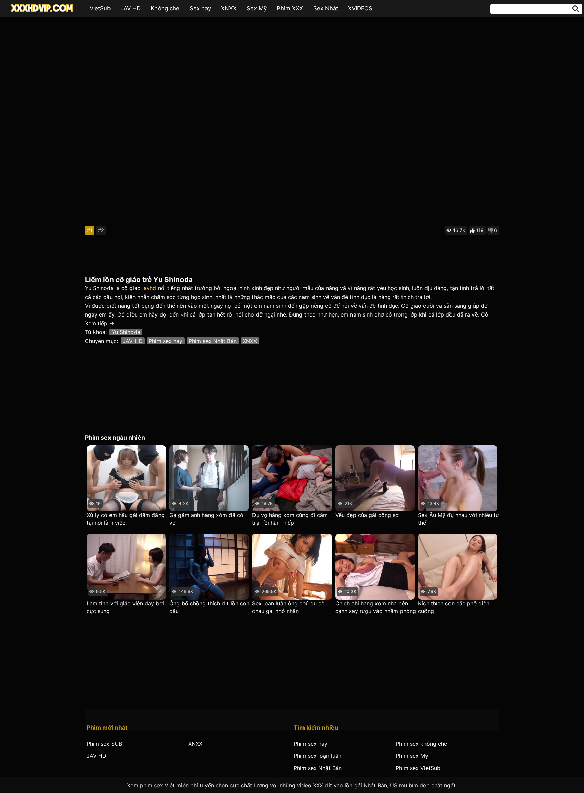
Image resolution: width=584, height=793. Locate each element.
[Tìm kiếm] (575, 8)
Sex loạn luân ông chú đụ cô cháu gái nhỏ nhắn (288, 607)
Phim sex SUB (104, 743)
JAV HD (131, 8)
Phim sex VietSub (418, 768)
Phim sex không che (421, 743)
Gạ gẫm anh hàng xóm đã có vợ (206, 519)
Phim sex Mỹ (412, 755)
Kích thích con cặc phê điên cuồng (453, 607)
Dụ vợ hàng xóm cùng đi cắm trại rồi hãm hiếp (290, 519)
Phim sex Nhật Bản (213, 340)
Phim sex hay (165, 340)
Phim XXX (290, 8)
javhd (149, 288)
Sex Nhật (325, 8)
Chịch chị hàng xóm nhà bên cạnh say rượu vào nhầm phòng (375, 607)
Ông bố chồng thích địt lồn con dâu (209, 607)
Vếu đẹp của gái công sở (367, 515)
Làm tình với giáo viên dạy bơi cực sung (125, 607)
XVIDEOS (360, 8)
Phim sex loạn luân (317, 755)
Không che (165, 8)
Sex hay (200, 8)
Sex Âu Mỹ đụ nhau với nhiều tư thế (458, 519)
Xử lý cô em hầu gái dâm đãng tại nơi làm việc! (126, 519)
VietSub (100, 8)
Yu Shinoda (126, 332)
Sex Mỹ (257, 8)
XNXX (229, 8)
